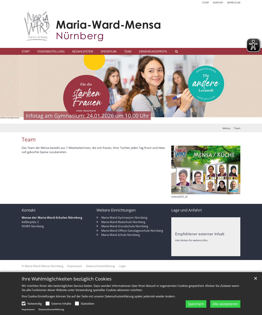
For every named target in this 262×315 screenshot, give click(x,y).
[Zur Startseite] (131, 26)
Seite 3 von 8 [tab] (121, 120)
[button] (175, 52)
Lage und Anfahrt (186, 210)
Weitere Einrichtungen (116, 210)
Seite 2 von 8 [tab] (114, 120)
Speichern (196, 304)
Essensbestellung (51, 51)
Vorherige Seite (8, 89)
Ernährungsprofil (153, 51)
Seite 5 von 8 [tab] (134, 120)
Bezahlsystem (82, 51)
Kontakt (28, 210)
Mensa (226, 128)
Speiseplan (108, 51)
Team (127, 51)
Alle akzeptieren (225, 304)
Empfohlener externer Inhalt (199, 233)
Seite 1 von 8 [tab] (107, 120)
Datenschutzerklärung (51, 309)
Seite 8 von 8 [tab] (154, 120)
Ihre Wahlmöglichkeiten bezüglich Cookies (66, 279)
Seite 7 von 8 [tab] (148, 120)
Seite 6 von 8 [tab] (141, 120)
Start (26, 51)
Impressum (28, 309)
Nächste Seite (254, 89)
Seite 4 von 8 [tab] (128, 120)
